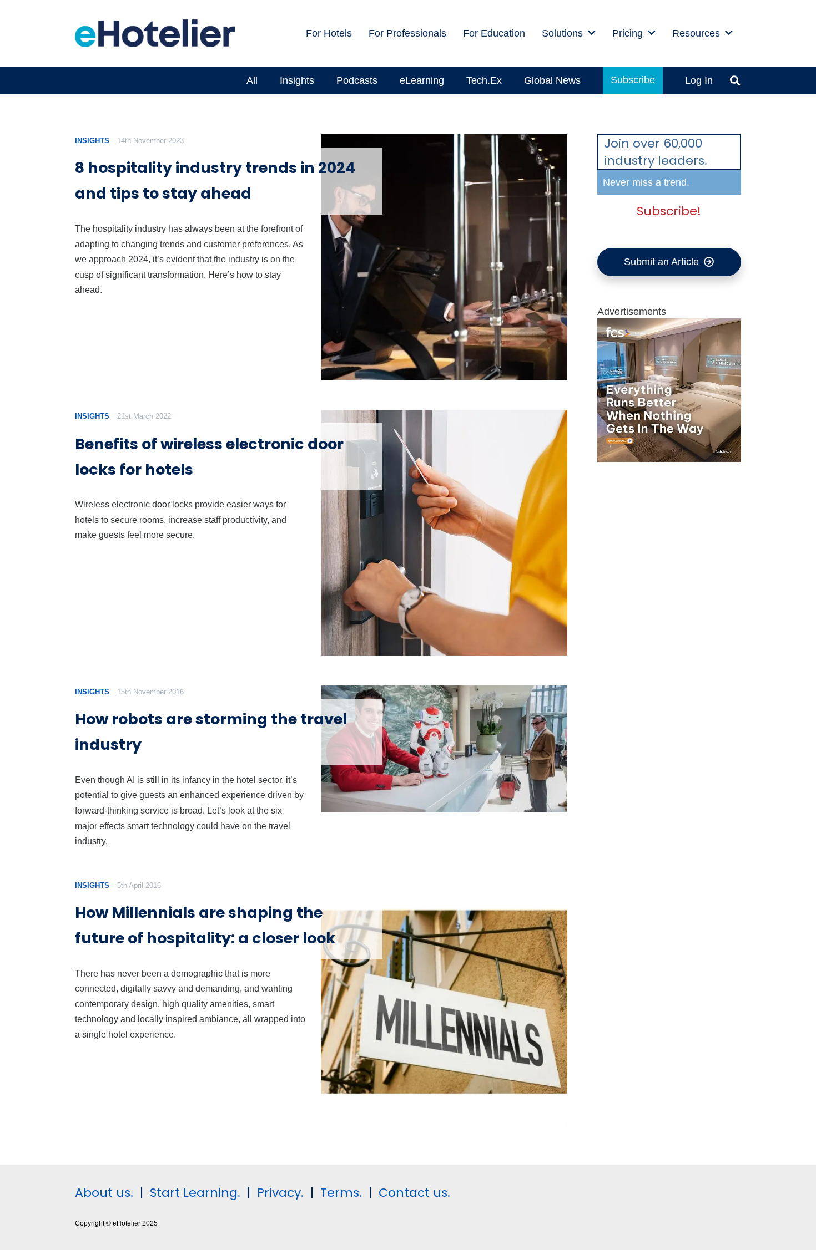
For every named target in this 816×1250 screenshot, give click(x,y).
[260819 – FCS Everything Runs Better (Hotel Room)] (669, 458)
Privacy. (280, 1192)
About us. (104, 1192)
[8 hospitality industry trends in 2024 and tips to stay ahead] (444, 257)
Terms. (341, 1192)
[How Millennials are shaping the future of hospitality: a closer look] (444, 1002)
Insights (92, 140)
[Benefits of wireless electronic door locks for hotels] (444, 533)
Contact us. (414, 1192)
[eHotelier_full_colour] (155, 33)
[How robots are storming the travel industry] (444, 748)
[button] (592, 33)
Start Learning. (193, 1192)
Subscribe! (669, 211)
